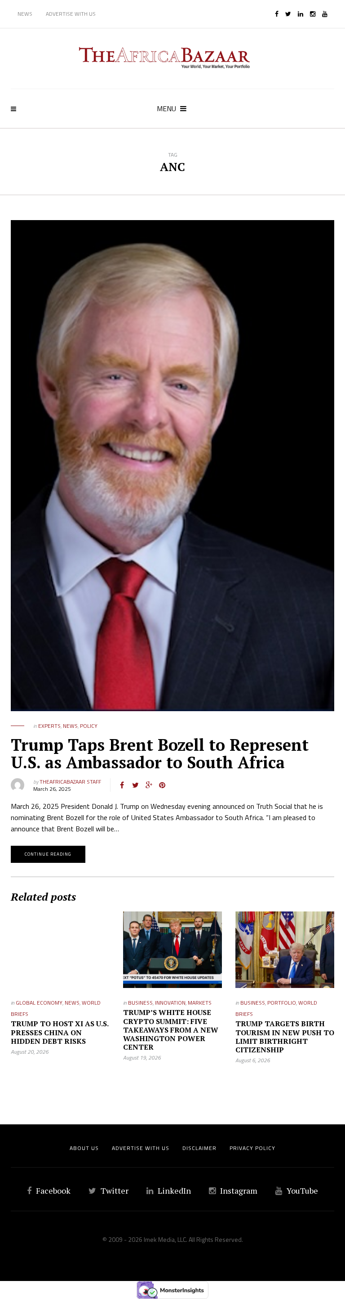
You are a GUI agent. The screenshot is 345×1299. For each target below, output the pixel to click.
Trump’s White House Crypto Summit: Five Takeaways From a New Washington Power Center (170, 1029)
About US (84, 1148)
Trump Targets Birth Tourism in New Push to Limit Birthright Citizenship (284, 1037)
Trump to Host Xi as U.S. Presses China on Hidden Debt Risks (59, 1032)
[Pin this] (162, 785)
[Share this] (121, 785)
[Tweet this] (135, 785)
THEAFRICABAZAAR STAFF (70, 781)
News (25, 13)
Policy (88, 726)
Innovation (170, 1002)
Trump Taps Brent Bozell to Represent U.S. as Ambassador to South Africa (160, 753)
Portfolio (281, 1002)
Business (140, 1002)
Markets (200, 1002)
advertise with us (140, 1148)
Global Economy (39, 1002)
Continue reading (48, 854)
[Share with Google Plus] (148, 785)
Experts (49, 726)
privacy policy (252, 1148)
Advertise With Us (71, 13)
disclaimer (199, 1148)
